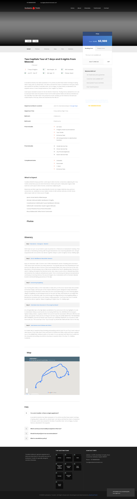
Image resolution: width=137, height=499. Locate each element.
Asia (78, 458)
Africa (59, 458)
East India (77, 467)
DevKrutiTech (93, 495)
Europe (59, 476)
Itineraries (87, 8)
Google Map (74, 106)
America (68, 458)
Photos (37, 49)
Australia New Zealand (59, 467)
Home (72, 8)
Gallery (29, 41)
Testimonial (97, 8)
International (68, 476)
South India (59, 485)
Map (55, 49)
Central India (69, 467)
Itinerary (46, 49)
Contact (106, 8)
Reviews (70, 49)
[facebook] (109, 2)
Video (36, 41)
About (79, 8)
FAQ (62, 49)
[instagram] (112, 2)
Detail (28, 49)
